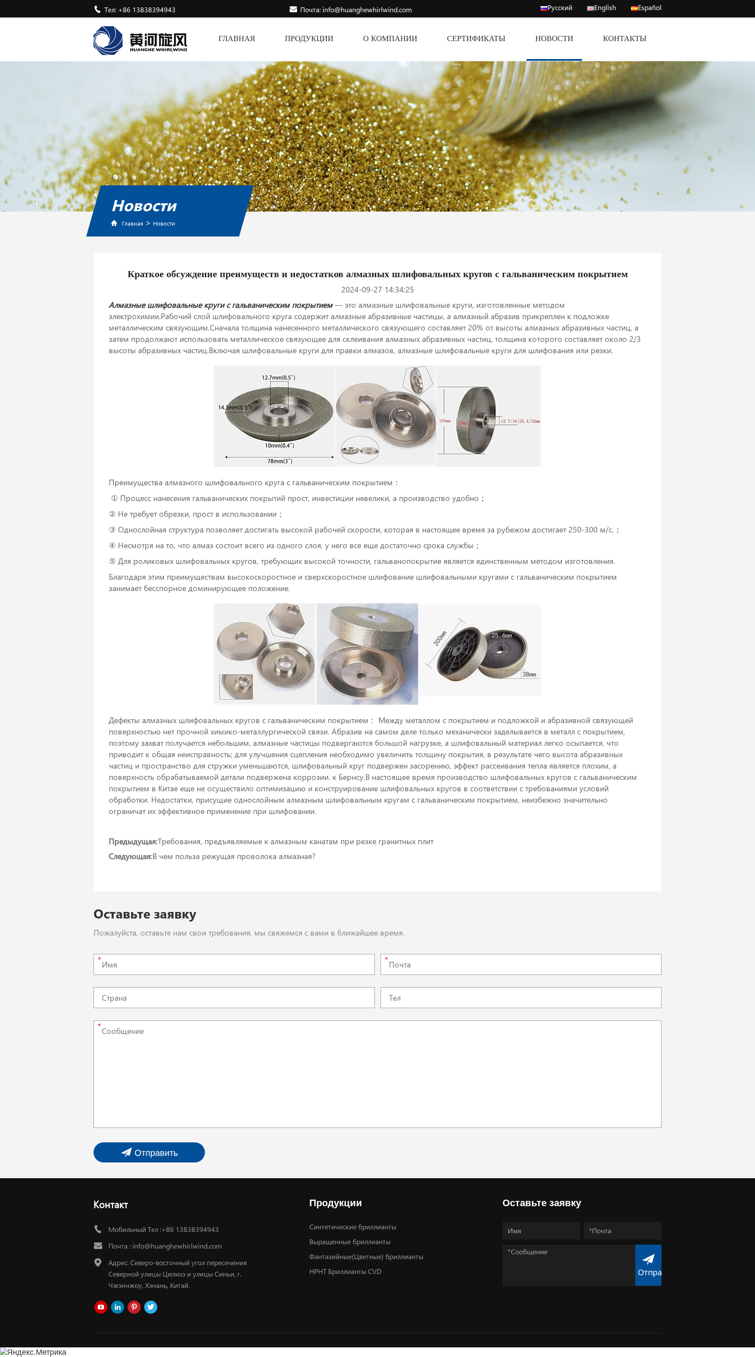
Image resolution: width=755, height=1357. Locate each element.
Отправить (155, 1153)
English (605, 7)
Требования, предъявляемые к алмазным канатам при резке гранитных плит (295, 841)
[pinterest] (134, 1307)
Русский (559, 7)
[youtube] (100, 1307)
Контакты (625, 38)
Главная (236, 38)
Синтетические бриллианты (352, 1226)
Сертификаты (476, 38)
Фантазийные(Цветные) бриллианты (366, 1256)
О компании (390, 38)
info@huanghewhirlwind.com (177, 1245)
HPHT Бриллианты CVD (345, 1271)
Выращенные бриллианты (350, 1241)
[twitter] (150, 1307)
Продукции (309, 38)
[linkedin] (117, 1307)
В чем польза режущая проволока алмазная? (233, 856)
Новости (554, 38)
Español (649, 7)
